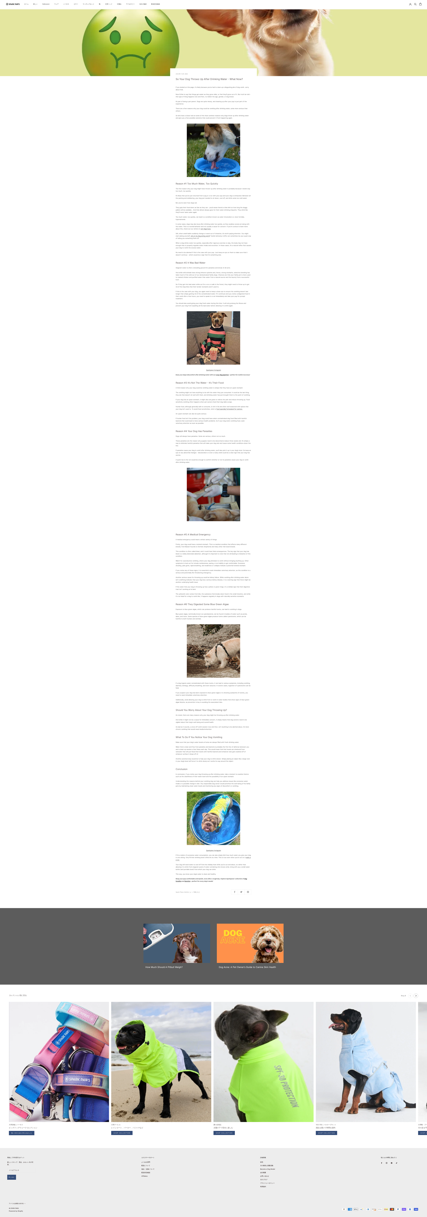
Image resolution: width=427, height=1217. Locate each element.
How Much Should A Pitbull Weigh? (164, 967)
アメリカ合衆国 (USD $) (16, 1203)
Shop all (403, 996)
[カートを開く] (420, 4)
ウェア (56, 4)
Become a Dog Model (267, 1169)
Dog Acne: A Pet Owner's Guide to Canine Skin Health (247, 967)
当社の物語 (143, 4)
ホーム (26, 4)
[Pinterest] (391, 1163)
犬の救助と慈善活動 (266, 1165)
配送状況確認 (155, 4)
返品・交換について (147, 1169)
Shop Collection (122, 1133)
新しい (35, 4)
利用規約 (263, 1186)
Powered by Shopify (16, 1211)
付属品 (119, 4)
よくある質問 (145, 1162)
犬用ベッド (108, 4)
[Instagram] (386, 1163)
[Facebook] (381, 1163)
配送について (145, 1165)
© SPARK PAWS (14, 1208)
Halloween (46, 4)
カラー (76, 4)
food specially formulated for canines (229, 409)
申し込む (12, 1177)
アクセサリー (130, 4)
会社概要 (263, 1172)
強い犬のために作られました (21, 1133)
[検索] (415, 4)
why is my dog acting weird (200, 236)
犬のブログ (263, 1179)
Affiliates (144, 1176)
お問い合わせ (264, 1176)
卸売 (261, 1162)
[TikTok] (396, 1163)
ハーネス (66, 4)
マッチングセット (88, 4)
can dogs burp (206, 229)
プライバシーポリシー (267, 1183)
